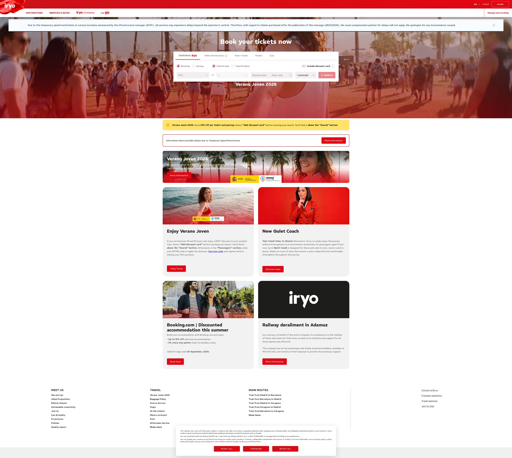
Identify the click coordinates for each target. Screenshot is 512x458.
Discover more (273, 269)
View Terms (176, 268)
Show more (255, 415)
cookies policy (231, 439)
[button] (193, 75)
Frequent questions (431, 395)
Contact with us (429, 390)
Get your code (215, 251)
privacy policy (320, 439)
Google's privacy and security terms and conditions (207, 442)
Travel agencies (429, 401)
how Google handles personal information (245, 442)
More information (334, 140)
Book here (175, 361)
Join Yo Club (427, 406)
